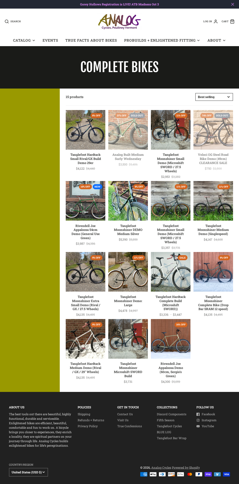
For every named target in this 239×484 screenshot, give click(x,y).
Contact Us (125, 414)
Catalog (22, 40)
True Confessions (129, 426)
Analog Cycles (161, 467)
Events (50, 40)
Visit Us (122, 420)
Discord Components (171, 414)
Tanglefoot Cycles (169, 426)
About (214, 40)
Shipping (84, 414)
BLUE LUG (164, 432)
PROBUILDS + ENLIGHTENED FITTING (160, 40)
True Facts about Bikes (91, 40)
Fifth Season (166, 420)
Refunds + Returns (91, 420)
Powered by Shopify (186, 467)
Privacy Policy (88, 426)
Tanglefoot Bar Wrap (171, 438)
